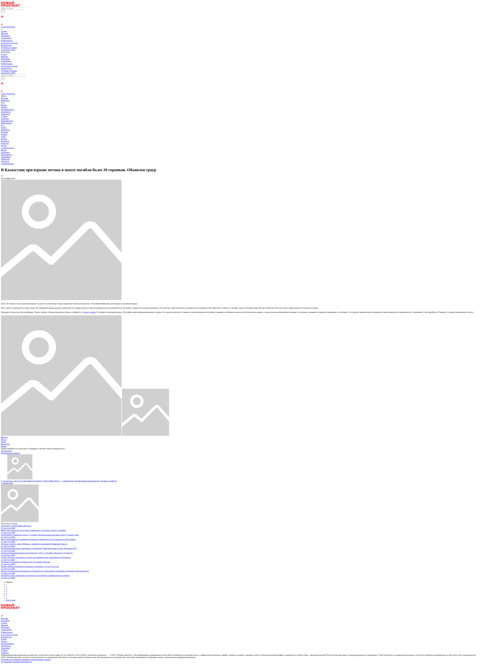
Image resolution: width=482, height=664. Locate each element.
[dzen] (241, 19)
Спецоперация (7, 164)
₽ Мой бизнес (7, 41)
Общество (5, 159)
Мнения (4, 33)
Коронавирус (6, 155)
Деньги (4, 107)
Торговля (5, 141)
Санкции (5, 119)
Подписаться (6, 451)
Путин (4, 146)
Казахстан (5, 444)
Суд (2, 125)
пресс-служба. (90, 312)
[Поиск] (3, 11)
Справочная (6, 38)
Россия (4, 139)
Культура (5, 143)
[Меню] (2, 29)
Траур (3, 442)
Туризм (4, 116)
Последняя (10, 600)
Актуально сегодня (9, 43)
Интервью (5, 36)
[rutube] (241, 24)
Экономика (6, 157)
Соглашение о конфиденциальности (16, 662)
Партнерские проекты (10, 453)
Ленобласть (6, 112)
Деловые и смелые (9, 48)
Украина (4, 132)
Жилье (4, 150)
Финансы (5, 161)
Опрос (4, 128)
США (3, 137)
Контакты (5, 100)
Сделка (4, 134)
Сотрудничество (8, 27)
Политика (5, 152)
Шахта (4, 440)
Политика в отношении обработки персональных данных (26, 659)
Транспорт (5, 114)
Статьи (4, 31)
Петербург (5, 130)
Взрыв (4, 446)
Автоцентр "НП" (8, 50)
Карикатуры (6, 45)
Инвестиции (6, 123)
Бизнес (4, 105)
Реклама (4, 98)
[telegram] (241, 14)
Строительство (7, 148)
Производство (7, 121)
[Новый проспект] (10, 6)
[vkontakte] (241, 22)
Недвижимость (7, 109)
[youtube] (241, 16)
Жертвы (4, 437)
